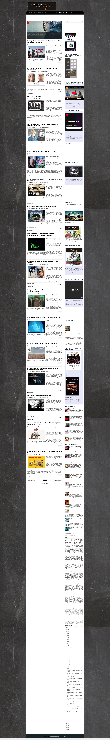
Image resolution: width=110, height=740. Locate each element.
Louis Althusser (73, 616)
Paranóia (69, 564)
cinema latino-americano (71, 576)
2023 (67, 633)
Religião (73, 553)
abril (67, 662)
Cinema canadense (80, 572)
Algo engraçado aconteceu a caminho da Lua (42, 206)
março (68, 664)
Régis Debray (72, 621)
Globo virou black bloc (34, 97)
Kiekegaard (80, 592)
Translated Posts (75, 575)
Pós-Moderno (67, 551)
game (81, 605)
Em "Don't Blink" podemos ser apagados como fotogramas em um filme (42, 368)
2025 (67, 629)
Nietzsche (81, 578)
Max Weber (72, 603)
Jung (74, 572)
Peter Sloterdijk (80, 610)
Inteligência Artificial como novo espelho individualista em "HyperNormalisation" (40, 234)
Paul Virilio (79, 580)
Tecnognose (67, 559)
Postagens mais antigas (58, 480)
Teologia (81, 575)
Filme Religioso (67, 586)
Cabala (80, 576)
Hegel (79, 615)
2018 (67, 643)
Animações (74, 571)
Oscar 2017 (70, 610)
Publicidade (73, 556)
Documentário (75, 567)
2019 (67, 641)
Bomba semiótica (76, 555)
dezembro (68, 647)
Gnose (81, 551)
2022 (67, 635)
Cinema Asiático (78, 574)
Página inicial (45, 480)
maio (67, 660)
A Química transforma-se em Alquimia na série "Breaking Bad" (73, 205)
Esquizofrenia (68, 573)
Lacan (82, 602)
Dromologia (76, 588)
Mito (75, 564)
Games (73, 586)
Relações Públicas (68, 575)
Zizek (72, 622)
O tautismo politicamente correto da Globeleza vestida (42, 261)
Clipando (68, 590)
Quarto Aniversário (73, 620)
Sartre (75, 591)
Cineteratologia (67, 581)
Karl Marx (76, 568)
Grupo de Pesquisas (77, 590)
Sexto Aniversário (80, 611)
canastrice (81, 612)
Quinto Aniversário (79, 620)
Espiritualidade (67, 571)
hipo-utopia (72, 579)
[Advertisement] (55, 17)
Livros (66, 556)
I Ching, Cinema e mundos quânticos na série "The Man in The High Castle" (44, 41)
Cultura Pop (70, 548)
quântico (79, 583)
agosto (68, 654)
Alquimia (77, 566)
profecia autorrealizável (79, 613)
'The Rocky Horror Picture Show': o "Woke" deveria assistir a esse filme (76, 417)
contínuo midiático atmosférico (74, 605)
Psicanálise (75, 565)
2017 (67, 645)
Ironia (76, 561)
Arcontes (76, 600)
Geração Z (78, 608)
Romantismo (72, 577)
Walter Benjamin (78, 586)
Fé (73, 585)
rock (65, 614)
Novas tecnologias (79, 548)
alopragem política (76, 612)
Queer (75, 604)
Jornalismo (74, 541)
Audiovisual (69, 549)
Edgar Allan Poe (80, 614)
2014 (67, 719)
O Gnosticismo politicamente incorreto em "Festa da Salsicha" (44, 452)
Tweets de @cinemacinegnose (70, 535)
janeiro (68, 668)
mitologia (72, 613)
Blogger (47, 483)
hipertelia (67, 597)
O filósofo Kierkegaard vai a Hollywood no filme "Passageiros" (43, 69)
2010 (67, 727)
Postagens (68, 26)
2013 (67, 721)
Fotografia (77, 579)
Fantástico (67, 546)
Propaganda (77, 557)
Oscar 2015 (66, 610)
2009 (67, 729)
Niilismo (76, 563)
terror (80, 569)
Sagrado (78, 573)
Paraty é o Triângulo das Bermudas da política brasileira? (42, 152)
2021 (67, 637)
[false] (44, 30)
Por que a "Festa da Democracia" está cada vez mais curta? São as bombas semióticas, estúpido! (76, 502)
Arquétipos (75, 551)
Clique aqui (67, 52)
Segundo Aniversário (74, 611)
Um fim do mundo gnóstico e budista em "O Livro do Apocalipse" (44, 179)
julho (67, 656)
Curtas (79, 560)
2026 (67, 627)
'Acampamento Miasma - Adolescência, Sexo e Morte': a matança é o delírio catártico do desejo (76, 430)
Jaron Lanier (71, 599)
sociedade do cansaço (76, 598)
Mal (79, 559)
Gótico (72, 566)
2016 (67, 715)
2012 (67, 723)
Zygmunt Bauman (75, 596)
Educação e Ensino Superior (69, 578)
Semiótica (76, 545)
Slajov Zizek (67, 612)
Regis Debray (67, 621)
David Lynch (78, 602)
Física (77, 578)
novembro (68, 648)
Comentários (68, 28)
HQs (67, 579)
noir (74, 613)
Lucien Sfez (68, 603)
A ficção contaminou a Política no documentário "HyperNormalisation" (43, 290)
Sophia (74, 573)
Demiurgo (67, 560)
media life (66, 593)
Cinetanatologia (77, 597)
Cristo (72, 574)
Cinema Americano (70, 539)
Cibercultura (78, 550)
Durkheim (67, 608)
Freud (68, 555)
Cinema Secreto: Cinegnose (54, 736)
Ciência (81, 561)
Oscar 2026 (68, 620)
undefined (70, 413)
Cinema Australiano (75, 581)
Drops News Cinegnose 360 (76, 584)
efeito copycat (67, 587)
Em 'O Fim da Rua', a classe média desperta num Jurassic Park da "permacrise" (75, 519)
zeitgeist (72, 597)
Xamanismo (78, 601)
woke (67, 614)
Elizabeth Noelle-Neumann (68, 615)
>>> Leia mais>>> (80, 375)
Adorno (73, 560)
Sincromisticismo (68, 561)
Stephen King (77, 621)
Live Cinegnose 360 (69, 550)
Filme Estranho (70, 563)
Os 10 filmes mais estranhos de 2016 (39, 395)
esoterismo (81, 596)
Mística (71, 589)
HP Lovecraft (79, 587)
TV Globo (81, 553)
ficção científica (68, 558)
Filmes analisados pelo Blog (71, 12)
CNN (70, 614)
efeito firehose (67, 613)
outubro (68, 650)
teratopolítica (78, 623)
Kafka (69, 616)
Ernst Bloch (75, 615)
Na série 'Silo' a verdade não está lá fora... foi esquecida (75, 475)
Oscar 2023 (66, 601)
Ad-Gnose (73, 587)
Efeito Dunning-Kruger (72, 608)
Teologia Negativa (68, 588)
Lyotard (77, 616)
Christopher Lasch (72, 593)
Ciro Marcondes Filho (71, 602)
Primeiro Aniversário (67, 611)
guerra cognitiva (79, 577)
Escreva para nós (48, 12)
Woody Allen (71, 612)
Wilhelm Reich (72, 601)
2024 (67, 631)
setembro (68, 652)
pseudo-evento (72, 583)
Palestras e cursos (68, 585)
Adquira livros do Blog (38, 12)
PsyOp (75, 589)
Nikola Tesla (80, 609)
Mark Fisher (77, 599)
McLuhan (81, 616)
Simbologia (70, 552)
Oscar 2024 (75, 610)
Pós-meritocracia (71, 600)
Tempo (74, 559)
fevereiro (68, 666)
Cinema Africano (79, 593)
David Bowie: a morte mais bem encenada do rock (43, 317)
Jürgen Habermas (74, 592)
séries (82, 563)
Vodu (69, 622)
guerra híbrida (79, 546)
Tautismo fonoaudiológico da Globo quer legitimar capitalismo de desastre (43, 423)
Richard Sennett (68, 596)
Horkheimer (67, 577)
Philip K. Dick (73, 580)
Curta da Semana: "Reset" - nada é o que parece (43, 343)
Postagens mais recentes (31, 480)
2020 (67, 639)
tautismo (74, 569)
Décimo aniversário (74, 614)
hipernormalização (68, 591)
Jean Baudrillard (77, 558)
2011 (67, 725)
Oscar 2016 (78, 603)
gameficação (71, 623)
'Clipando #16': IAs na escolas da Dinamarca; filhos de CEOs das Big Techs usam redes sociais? (76, 423)
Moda (77, 585)
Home (30, 12)
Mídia (81, 539)
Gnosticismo (68, 542)
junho (68, 658)
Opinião (81, 600)
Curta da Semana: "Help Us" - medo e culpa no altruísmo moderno (42, 124)
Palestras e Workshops (59, 12)
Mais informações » (30, 64)
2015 (67, 717)
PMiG (69, 598)
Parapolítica (67, 584)
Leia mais (73, 413)
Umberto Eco (81, 589)
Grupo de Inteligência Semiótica (72, 609)
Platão (80, 585)
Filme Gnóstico (78, 549)
